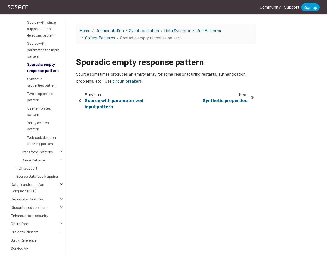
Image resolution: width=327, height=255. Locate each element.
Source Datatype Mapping (37, 176)
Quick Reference (24, 240)
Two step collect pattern (40, 96)
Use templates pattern (39, 111)
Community (270, 7)
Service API (20, 248)
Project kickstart (24, 231)
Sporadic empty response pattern (43, 67)
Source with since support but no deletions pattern (41, 28)
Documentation (110, 30)
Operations (20, 223)
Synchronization (144, 30)
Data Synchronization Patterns (192, 30)
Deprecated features (27, 199)
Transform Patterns (37, 152)
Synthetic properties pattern (42, 82)
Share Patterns (34, 160)
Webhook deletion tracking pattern (41, 140)
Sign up (310, 7)
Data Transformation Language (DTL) (27, 187)
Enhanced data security (29, 215)
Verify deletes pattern (38, 125)
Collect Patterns (100, 37)
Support (291, 7)
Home (85, 30)
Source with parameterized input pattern (43, 49)
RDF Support (26, 168)
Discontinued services (28, 207)
